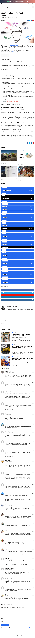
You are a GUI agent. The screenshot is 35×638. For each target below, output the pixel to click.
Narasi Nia (7, 558)
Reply (32, 382)
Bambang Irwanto (8, 371)
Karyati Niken (7, 549)
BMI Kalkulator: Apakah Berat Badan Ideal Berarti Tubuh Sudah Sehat (22, 347)
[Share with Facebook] (28, 20)
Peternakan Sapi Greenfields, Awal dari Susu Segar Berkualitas (22, 359)
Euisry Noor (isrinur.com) (9, 568)
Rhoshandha (7, 423)
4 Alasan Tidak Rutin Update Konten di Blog (9, 178)
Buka (7, 55)
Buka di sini (27, 1)
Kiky (6, 586)
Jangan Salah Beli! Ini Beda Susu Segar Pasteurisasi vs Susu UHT (21, 335)
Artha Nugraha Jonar (4, 17)
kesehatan (3, 140)
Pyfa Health (6, 126)
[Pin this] (33, 20)
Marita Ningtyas (8, 391)
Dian (6, 413)
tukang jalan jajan (8, 440)
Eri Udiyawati (7, 431)
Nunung (6, 504)
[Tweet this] (29, 20)
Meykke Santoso (8, 577)
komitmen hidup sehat (14, 45)
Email (2, 621)
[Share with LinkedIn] (31, 20)
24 (2, 20)
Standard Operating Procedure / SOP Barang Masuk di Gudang (26, 162)
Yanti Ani (6, 472)
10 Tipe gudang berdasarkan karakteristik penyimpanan (25, 179)
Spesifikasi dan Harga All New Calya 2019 (8, 162)
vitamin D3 (13, 51)
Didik (6, 513)
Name (2, 618)
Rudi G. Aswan (7, 460)
